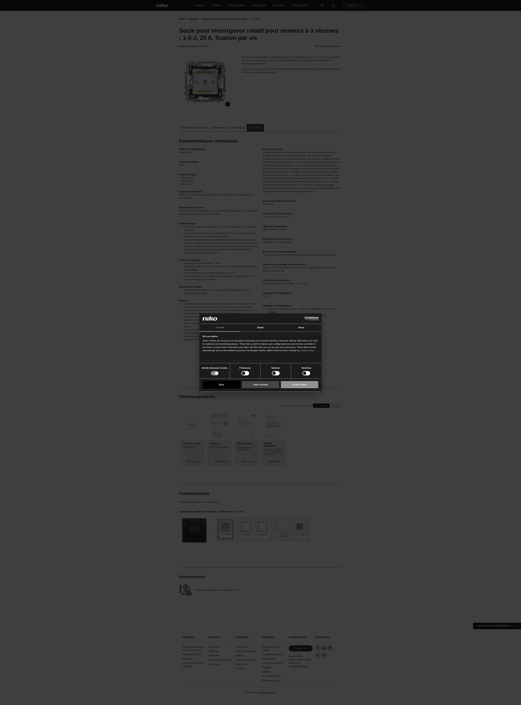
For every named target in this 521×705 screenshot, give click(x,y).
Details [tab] (260, 327)
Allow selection (260, 384)
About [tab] (301, 327)
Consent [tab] (220, 327)
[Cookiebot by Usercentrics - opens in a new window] (307, 318)
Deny (221, 384)
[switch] (245, 373)
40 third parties (223, 360)
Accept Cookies (299, 384)
